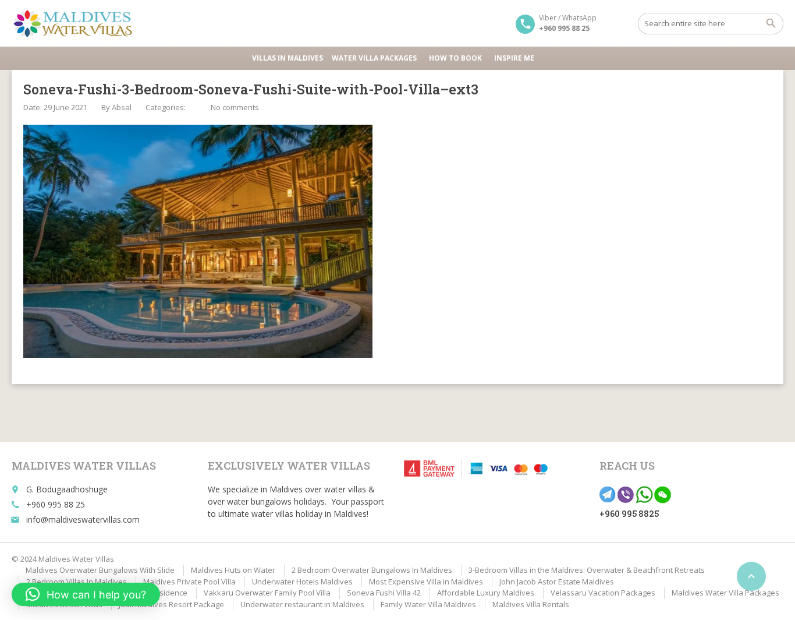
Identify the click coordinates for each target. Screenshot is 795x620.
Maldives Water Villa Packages (725, 592)
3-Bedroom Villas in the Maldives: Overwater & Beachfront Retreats (587, 570)
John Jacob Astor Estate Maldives (556, 581)
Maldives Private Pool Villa (189, 581)
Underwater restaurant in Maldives (302, 604)
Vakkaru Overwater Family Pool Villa (267, 592)
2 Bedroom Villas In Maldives (76, 581)
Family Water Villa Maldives (428, 604)
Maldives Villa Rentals (530, 604)
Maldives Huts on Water (233, 570)
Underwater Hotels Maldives (302, 581)
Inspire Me (514, 58)
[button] (86, 594)
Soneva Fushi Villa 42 (384, 592)
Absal (122, 107)
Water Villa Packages (374, 58)
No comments (235, 107)
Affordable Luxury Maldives (485, 592)
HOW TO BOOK (455, 58)
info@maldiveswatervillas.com (83, 519)
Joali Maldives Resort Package (171, 604)
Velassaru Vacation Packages (603, 592)
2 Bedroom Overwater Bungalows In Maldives (372, 570)
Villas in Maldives (287, 58)
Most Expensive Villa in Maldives (426, 581)
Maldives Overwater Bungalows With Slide (100, 570)
